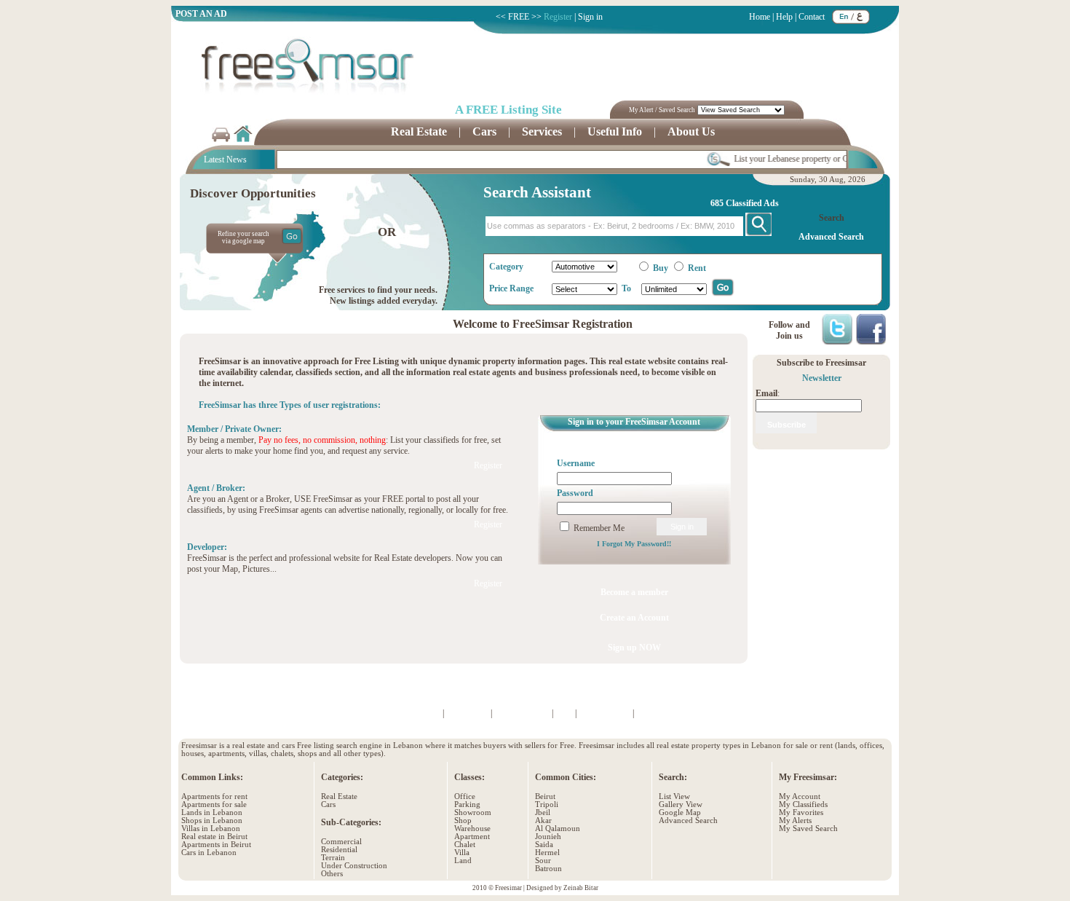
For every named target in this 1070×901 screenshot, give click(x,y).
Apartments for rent (214, 796)
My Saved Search (808, 829)
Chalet (464, 845)
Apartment (472, 837)
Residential (339, 850)
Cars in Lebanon (209, 853)
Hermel (547, 853)
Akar (543, 821)
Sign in (590, 17)
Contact (811, 17)
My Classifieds (803, 804)
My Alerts (795, 821)
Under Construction (354, 866)
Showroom (472, 812)
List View (674, 796)
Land (463, 861)
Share (744, 691)
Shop (463, 821)
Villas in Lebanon (210, 829)
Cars (328, 804)
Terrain (333, 858)
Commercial (341, 842)
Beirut (545, 796)
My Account (799, 796)
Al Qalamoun (557, 829)
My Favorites (801, 812)
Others (332, 874)
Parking (467, 804)
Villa (461, 853)
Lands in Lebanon (211, 812)
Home (759, 17)
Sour (543, 861)
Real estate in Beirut (214, 837)
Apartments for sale (214, 804)
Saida (544, 845)
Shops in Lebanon (211, 821)
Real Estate (339, 796)
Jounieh (548, 837)
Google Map (680, 812)
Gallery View (680, 804)
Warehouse (472, 829)
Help (784, 17)
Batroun (548, 869)
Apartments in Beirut (216, 845)
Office (464, 796)
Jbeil (542, 812)
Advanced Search (688, 821)
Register (558, 17)
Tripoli (546, 804)
